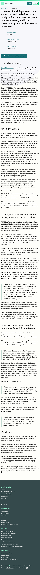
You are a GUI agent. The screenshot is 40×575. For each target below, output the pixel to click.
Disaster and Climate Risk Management (12, 546)
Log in (36, 3)
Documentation (5, 513)
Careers (3, 498)
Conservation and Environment (9, 544)
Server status (5, 566)
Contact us (4, 504)
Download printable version (14, 56)
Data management (6, 557)
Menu (29, 3)
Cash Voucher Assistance (8, 542)
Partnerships (4, 496)
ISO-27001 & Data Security (8, 492)
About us (3, 490)
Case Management (6, 535)
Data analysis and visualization (9, 559)
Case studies (5, 9)
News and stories (6, 494)
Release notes (5, 522)
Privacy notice (27, 566)
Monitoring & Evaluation (7, 531)
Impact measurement (7, 540)
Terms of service (17, 566)
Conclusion (6, 432)
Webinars (4, 515)
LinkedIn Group (10, 568)
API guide (3, 520)
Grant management (6, 538)
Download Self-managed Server (9, 524)
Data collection (5, 555)
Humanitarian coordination (8, 533)
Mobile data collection (7, 553)
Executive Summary (11, 63)
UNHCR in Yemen (7, 68)
